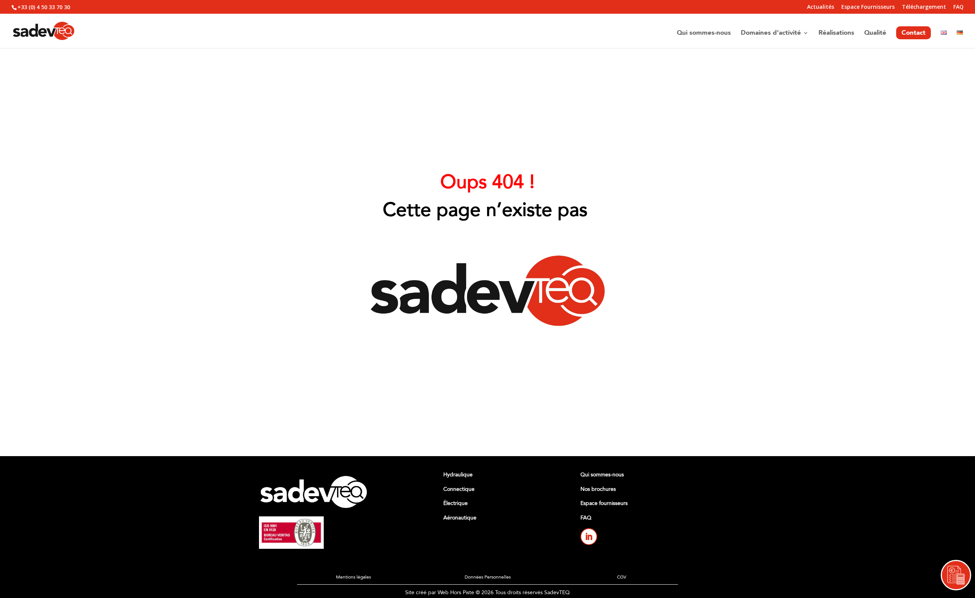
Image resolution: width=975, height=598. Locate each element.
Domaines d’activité (771, 33)
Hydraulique (458, 474)
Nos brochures (598, 489)
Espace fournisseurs (604, 503)
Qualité (875, 33)
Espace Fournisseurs (868, 7)
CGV (621, 577)
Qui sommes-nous (704, 33)
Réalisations (836, 33)
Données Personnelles (488, 577)
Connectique (459, 489)
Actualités (820, 7)
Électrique (455, 503)
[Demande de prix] (956, 575)
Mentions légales (353, 577)
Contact (913, 32)
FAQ (958, 7)
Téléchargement (924, 7)
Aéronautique (459, 517)
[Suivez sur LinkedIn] (588, 536)
